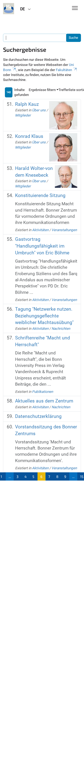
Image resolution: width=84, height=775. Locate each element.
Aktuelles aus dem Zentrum (44, 401)
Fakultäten (64, 70)
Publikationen (42, 392)
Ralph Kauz (27, 104)
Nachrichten (61, 328)
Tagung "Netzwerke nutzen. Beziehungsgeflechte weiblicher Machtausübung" (44, 315)
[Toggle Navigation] (75, 8)
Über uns (39, 110)
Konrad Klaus (29, 136)
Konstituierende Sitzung (40, 195)
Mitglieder (23, 115)
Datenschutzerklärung (38, 416)
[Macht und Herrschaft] (8, 8)
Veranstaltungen (64, 230)
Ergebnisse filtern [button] (42, 90)
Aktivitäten (40, 230)
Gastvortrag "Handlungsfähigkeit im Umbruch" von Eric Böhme (42, 245)
